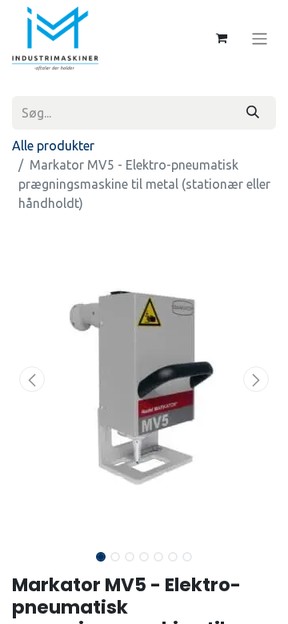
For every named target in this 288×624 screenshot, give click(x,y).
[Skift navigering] (259, 38)
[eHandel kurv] (221, 38)
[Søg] (253, 113)
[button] (32, 379)
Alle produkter (53, 145)
